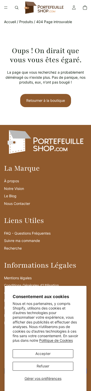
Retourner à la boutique (45, 100)
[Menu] (6, 7)
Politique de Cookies (56, 340)
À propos (11, 181)
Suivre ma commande (22, 240)
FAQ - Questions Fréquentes (27, 233)
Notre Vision (14, 188)
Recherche (13, 248)
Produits (26, 22)
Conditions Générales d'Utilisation (31, 285)
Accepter (43, 353)
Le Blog (10, 196)
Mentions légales (18, 278)
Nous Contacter (17, 203)
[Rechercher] (16, 7)
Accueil (10, 22)
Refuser (43, 366)
